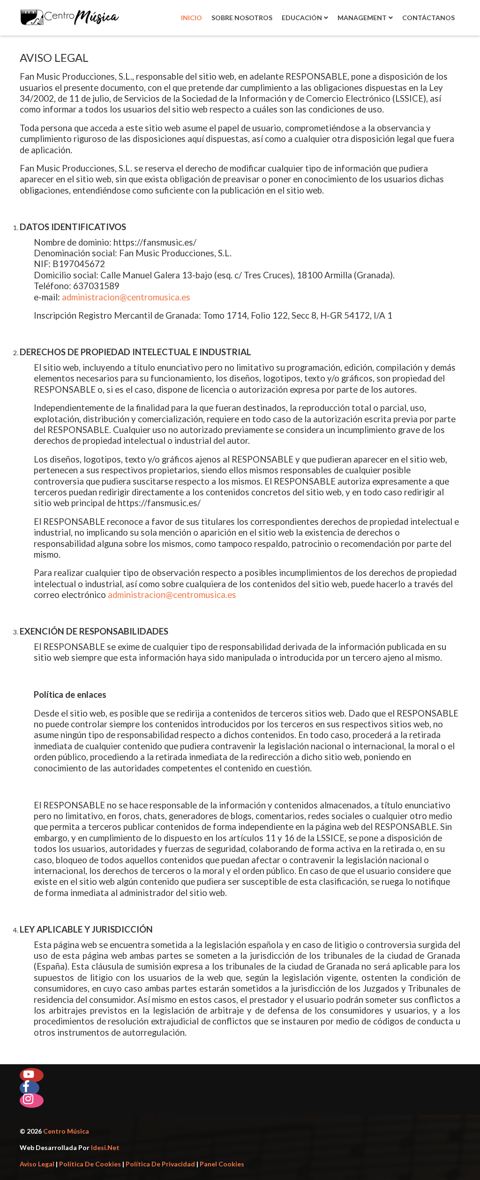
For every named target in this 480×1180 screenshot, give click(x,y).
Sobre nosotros (241, 18)
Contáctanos (428, 18)
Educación (302, 18)
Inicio (191, 18)
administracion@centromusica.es (126, 297)
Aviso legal (37, 1164)
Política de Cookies (90, 1164)
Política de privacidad (160, 1164)
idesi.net (105, 1147)
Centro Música (66, 1131)
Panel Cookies (222, 1164)
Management (362, 18)
